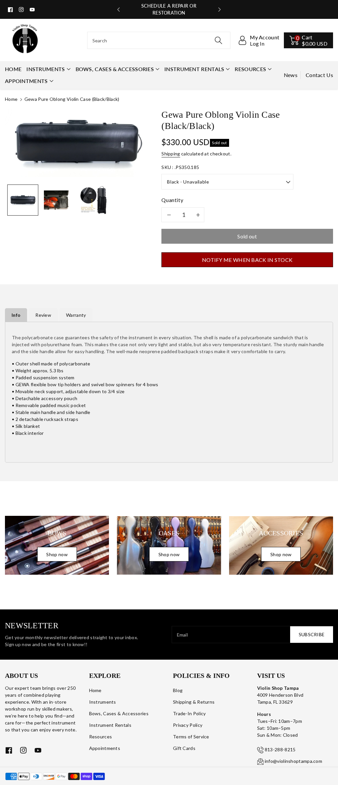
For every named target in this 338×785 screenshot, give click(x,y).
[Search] (218, 40)
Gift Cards (184, 748)
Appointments (26, 81)
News (290, 75)
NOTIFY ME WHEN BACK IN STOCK (247, 260)
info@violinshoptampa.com (293, 761)
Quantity (172, 200)
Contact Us (319, 75)
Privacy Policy (187, 725)
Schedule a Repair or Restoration (168, 9)
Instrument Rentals (194, 69)
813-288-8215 (280, 749)
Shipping (170, 153)
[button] (308, 40)
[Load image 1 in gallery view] (23, 200)
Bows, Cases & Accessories (115, 69)
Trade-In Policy (189, 713)
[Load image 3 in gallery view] (94, 200)
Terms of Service (191, 736)
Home (11, 99)
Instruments (45, 69)
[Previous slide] (118, 9)
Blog (178, 690)
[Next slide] (219, 9)
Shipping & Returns (194, 702)
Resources (250, 69)
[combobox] (158, 40)
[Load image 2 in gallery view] (58, 200)
